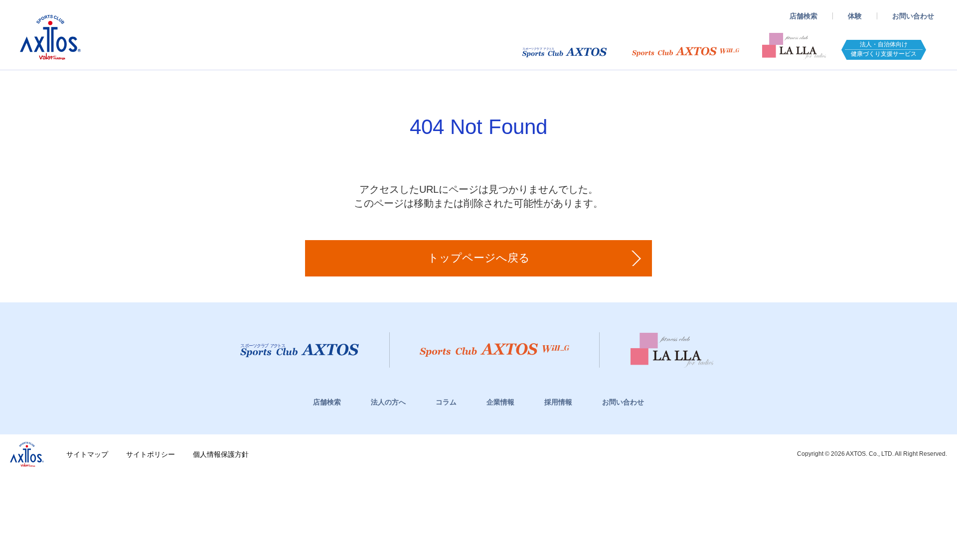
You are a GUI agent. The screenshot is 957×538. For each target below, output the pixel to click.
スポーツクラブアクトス (50, 37)
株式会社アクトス (27, 454)
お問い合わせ (913, 15)
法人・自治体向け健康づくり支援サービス (884, 49)
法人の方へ (388, 402)
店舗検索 (803, 15)
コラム (446, 402)
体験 (855, 15)
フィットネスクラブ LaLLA (794, 44)
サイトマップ (87, 454)
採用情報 (558, 402)
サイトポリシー (150, 454)
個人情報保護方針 (221, 454)
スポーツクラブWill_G (686, 52)
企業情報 (500, 402)
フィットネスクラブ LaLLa (672, 350)
